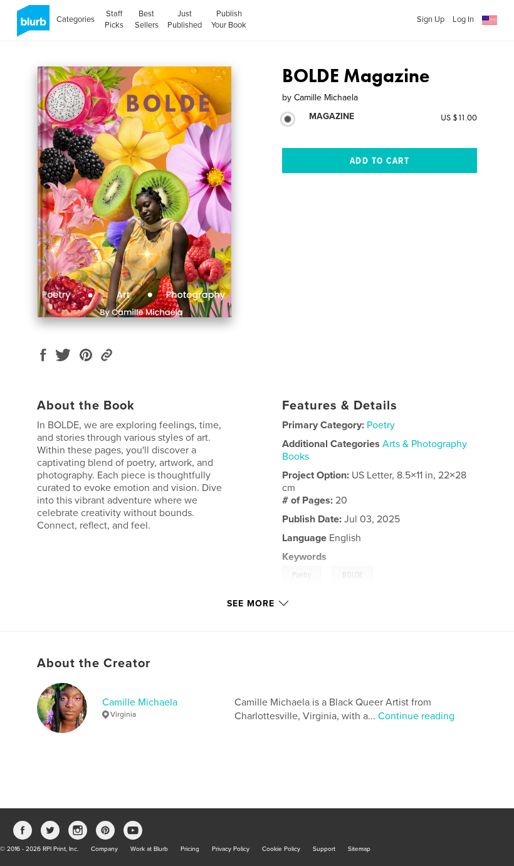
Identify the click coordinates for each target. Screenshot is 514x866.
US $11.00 (459, 117)
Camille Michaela (139, 702)
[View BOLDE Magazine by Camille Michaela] (134, 191)
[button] (489, 20)
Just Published (184, 19)
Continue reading (416, 716)
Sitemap (359, 849)
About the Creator (93, 663)
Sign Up (430, 19)
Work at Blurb (149, 849)
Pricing (190, 849)
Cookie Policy (281, 849)
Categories (75, 19)
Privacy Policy (230, 849)
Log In (463, 19)
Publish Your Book (228, 19)
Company (104, 849)
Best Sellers (147, 19)
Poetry (381, 425)
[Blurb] (31, 25)
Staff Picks (114, 19)
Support (324, 849)
